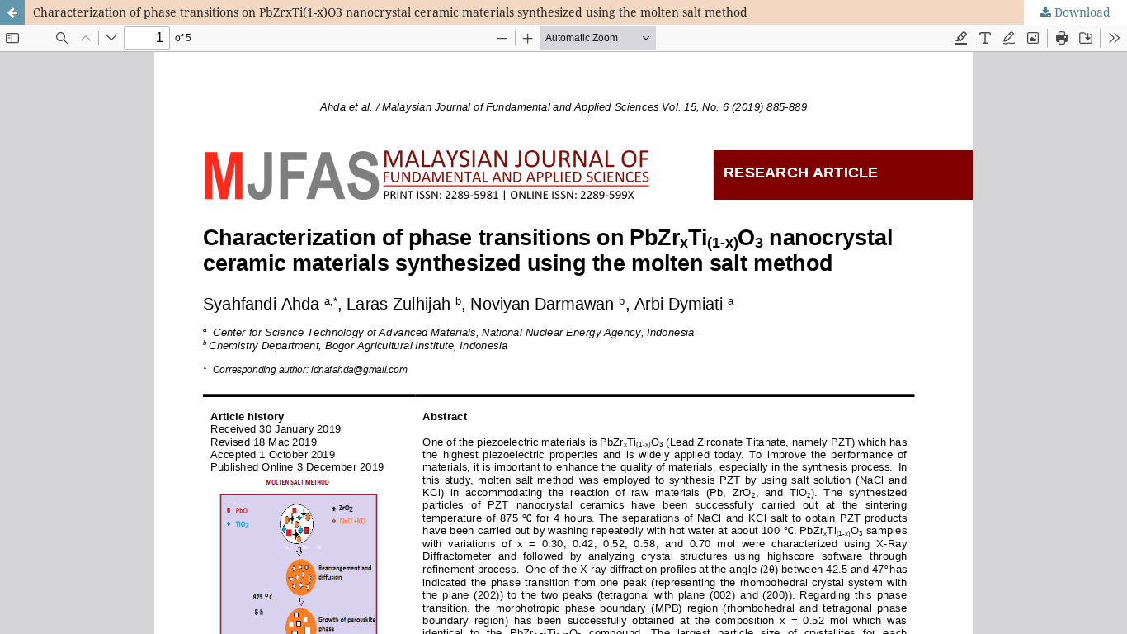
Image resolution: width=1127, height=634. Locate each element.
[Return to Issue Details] (12, 12)
